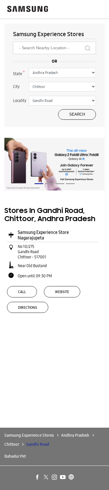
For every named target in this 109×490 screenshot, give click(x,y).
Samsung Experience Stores (29, 435)
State (19, 73)
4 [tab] (70, 183)
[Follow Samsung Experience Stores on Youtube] (63, 477)
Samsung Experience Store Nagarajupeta (43, 235)
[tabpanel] (54, 164)
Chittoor (11, 444)
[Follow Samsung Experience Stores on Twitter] (46, 477)
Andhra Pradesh (75, 435)
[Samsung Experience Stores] (27, 9)
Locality (19, 100)
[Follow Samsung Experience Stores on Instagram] (54, 477)
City (16, 86)
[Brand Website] (71, 477)
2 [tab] (49, 183)
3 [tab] (60, 183)
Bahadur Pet (15, 456)
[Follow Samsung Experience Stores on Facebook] (38, 477)
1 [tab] (39, 183)
